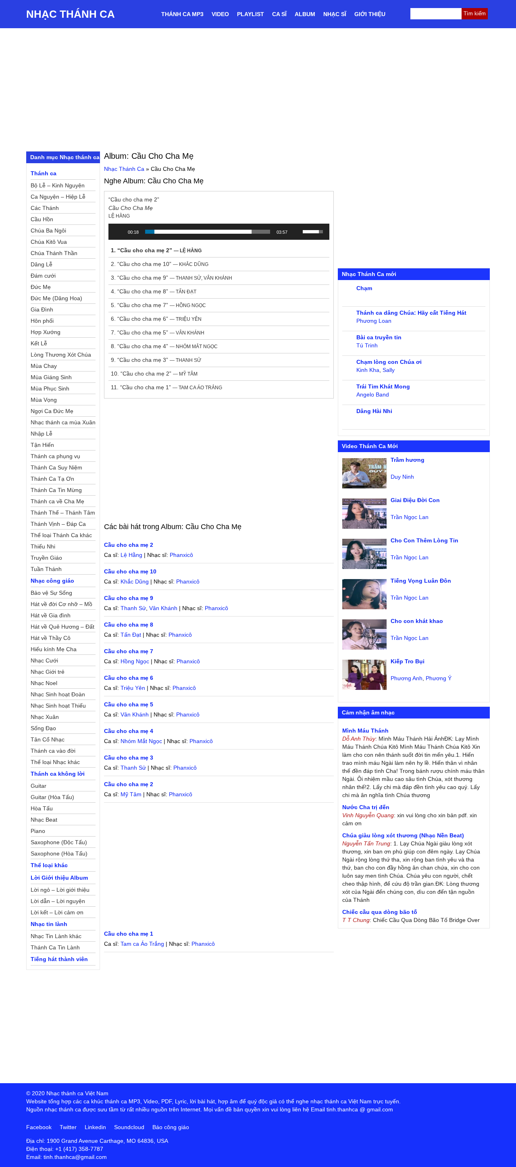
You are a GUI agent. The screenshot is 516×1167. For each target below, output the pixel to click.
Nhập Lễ (41, 433)
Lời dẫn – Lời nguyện (58, 901)
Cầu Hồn (42, 219)
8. (164, 346)
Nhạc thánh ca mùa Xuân (63, 422)
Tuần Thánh (46, 569)
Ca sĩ (279, 14)
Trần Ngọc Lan (410, 517)
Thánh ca (43, 173)
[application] (218, 232)
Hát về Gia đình (51, 615)
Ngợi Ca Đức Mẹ (52, 411)
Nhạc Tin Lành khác (56, 936)
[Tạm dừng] (119, 232)
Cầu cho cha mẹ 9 (128, 598)
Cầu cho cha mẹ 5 (128, 704)
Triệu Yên (133, 688)
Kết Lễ (39, 343)
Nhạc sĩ (334, 14)
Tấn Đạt (131, 634)
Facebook (39, 1127)
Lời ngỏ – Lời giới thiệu (60, 890)
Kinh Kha (367, 370)
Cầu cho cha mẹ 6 (128, 678)
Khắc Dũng (135, 581)
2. (159, 264)
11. (166, 387)
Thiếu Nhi (43, 546)
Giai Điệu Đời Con (415, 500)
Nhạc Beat (44, 819)
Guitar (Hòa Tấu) (52, 797)
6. (156, 319)
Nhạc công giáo (52, 580)
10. (154, 373)
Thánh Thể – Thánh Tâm (63, 512)
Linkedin (95, 1127)
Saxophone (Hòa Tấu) (59, 853)
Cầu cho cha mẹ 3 (128, 757)
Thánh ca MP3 (182, 14)
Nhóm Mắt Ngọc (141, 741)
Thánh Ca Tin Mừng (56, 490)
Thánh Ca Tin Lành (55, 947)
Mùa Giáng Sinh (51, 377)
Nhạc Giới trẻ (47, 672)
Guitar (38, 786)
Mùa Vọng (44, 400)
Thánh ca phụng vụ (55, 456)
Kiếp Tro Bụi (407, 661)
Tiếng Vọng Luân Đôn (421, 580)
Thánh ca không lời (58, 773)
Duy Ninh (402, 476)
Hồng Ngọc (135, 661)
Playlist (250, 14)
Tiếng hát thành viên (59, 959)
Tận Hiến (42, 445)
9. (156, 360)
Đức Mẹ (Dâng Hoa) (56, 298)
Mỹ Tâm (131, 794)
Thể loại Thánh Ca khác (61, 535)
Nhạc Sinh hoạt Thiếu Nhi (58, 706)
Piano (38, 831)
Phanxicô (181, 555)
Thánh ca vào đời (53, 751)
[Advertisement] (258, 88)
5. (158, 305)
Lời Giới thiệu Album (59, 877)
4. (153, 291)
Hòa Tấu (42, 808)
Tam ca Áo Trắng (142, 944)
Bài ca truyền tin (379, 337)
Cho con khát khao (417, 621)
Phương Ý (439, 678)
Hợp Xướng (45, 332)
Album (305, 14)
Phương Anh (406, 678)
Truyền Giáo (46, 557)
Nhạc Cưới (44, 660)
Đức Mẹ (41, 287)
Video (220, 14)
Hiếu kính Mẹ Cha (54, 649)
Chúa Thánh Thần (54, 253)
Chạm (364, 288)
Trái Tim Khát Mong (383, 386)
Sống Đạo (43, 728)
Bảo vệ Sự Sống (51, 593)
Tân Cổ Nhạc (47, 739)
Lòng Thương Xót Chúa (61, 354)
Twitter (68, 1127)
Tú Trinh (367, 345)
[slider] (207, 232)
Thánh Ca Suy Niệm (56, 467)
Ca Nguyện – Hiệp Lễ (58, 196)
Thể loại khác (49, 865)
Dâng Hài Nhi (374, 411)
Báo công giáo (170, 1127)
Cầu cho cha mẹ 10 (130, 571)
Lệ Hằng (131, 555)
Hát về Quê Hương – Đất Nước (62, 627)
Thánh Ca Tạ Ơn (52, 479)
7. (157, 332)
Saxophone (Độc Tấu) (59, 842)
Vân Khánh (163, 608)
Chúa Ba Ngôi (48, 230)
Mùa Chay (44, 366)
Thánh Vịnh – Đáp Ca (58, 524)
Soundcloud (129, 1127)
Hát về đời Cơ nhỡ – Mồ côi (61, 605)
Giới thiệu (369, 14)
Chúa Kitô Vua (49, 242)
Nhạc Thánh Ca (70, 14)
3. (171, 277)
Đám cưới (43, 275)
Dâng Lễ (41, 264)
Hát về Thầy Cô (51, 638)
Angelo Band (372, 394)
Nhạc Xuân (45, 717)
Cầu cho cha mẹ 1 (128, 933)
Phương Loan (373, 321)
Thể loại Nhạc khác (55, 762)
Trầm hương (407, 460)
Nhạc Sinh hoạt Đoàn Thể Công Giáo (58, 695)
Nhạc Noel (44, 683)
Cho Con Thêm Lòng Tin (424, 540)
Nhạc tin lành (49, 924)
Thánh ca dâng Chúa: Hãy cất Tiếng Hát (411, 312)
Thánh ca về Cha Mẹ (57, 501)
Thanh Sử (133, 608)
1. (156, 250)
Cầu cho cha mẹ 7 (128, 651)
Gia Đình (42, 309)
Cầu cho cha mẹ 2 (128, 545)
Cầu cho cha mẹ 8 (128, 624)
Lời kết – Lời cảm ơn (57, 912)
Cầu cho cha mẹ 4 (128, 731)
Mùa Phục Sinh (50, 388)
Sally (389, 370)
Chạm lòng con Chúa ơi (389, 362)
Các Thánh (45, 208)
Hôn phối (42, 321)
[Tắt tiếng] (296, 232)
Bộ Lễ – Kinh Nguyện (58, 185)
